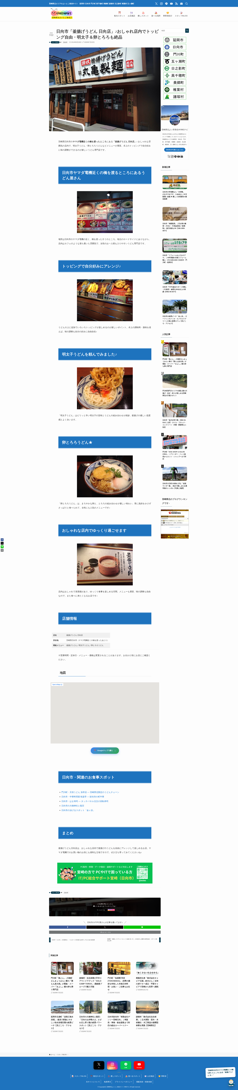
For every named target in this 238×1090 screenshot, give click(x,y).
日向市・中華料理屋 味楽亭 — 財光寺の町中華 (82, 797)
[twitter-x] (156, 3)
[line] (166, 3)
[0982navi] (231, 1083)
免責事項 (107, 1082)
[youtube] (171, 3)
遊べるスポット (134, 1076)
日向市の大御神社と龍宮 (72, 806)
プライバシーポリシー (123, 1082)
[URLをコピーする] (2, 550)
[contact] (181, 3)
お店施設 (150, 1076)
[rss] (176, 3)
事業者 (164, 1076)
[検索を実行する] (187, 30)
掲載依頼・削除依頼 (144, 1082)
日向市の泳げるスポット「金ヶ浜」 (78, 810)
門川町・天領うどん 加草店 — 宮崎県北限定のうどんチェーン (90, 792)
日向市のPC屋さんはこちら (174, 149)
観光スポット (98, 1076)
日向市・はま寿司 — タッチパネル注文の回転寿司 (84, 801)
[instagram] (161, 3)
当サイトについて (93, 1082)
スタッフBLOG (55, 42)
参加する (186, 532)
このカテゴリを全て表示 (174, 527)
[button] (67, 927)
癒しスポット (116, 1076)
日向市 (65, 42)
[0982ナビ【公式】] (61, 14)
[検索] (186, 3)
